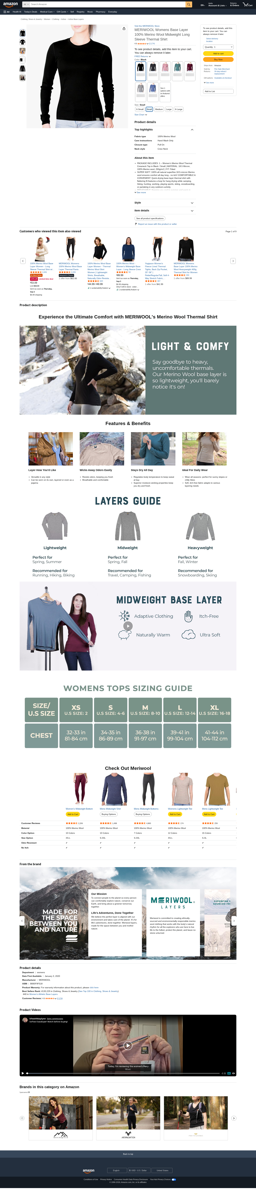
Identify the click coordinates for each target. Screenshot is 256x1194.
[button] (6, 12)
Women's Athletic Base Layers (43, 994)
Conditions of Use (91, 1179)
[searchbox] (107, 4)
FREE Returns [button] (142, 56)
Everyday (112, 12)
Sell (72, 12)
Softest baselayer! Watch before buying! (48, 1021)
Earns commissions (55, 1018)
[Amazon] (10, 4)
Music (90, 12)
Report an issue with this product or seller (157, 224)
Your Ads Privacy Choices (160, 1179)
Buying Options (109, 814)
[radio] (22, 33)
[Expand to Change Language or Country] (204, 5)
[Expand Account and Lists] (226, 5)
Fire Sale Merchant (222, 69)
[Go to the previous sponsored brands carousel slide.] (22, 1118)
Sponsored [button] (24, 1092)
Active (63, 19)
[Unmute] (233, 1073)
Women (47, 19)
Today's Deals (30, 12)
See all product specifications (150, 218)
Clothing (55, 19)
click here (94, 987)
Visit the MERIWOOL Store (147, 26)
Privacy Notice (106, 1179)
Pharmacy (100, 12)
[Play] (22, 1073)
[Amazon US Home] (88, 1172)
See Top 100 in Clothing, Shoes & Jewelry (98, 991)
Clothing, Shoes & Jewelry (31, 19)
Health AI (17, 12)
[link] (42, 266)
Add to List (210, 91)
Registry (80, 12)
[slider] (123, 1073)
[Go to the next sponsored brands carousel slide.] (233, 1118)
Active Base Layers (76, 19)
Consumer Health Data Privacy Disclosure (131, 1179)
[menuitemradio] (229, 1073)
